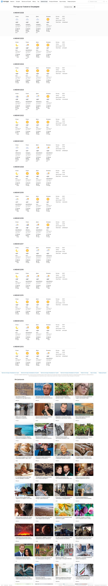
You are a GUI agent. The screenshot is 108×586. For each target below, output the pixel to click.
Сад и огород (93, 372)
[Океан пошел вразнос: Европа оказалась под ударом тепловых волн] (24, 432)
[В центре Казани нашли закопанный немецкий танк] (64, 432)
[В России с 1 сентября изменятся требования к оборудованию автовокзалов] (64, 492)
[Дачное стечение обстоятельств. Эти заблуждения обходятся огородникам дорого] (44, 553)
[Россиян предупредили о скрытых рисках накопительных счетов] (84, 492)
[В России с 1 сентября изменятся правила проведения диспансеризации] (84, 553)
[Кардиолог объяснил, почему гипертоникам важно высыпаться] (24, 573)
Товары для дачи (102, 372)
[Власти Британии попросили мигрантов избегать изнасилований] (84, 412)
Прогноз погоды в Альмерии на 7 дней (49, 372)
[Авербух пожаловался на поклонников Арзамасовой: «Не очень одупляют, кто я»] (64, 472)
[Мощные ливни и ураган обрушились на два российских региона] (44, 432)
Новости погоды (84, 372)
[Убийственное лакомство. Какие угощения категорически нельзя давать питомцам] (24, 513)
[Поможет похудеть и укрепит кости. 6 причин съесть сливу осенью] (84, 513)
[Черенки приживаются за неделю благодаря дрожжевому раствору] (84, 432)
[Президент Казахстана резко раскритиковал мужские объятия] (44, 392)
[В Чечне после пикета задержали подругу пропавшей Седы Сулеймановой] (84, 392)
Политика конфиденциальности (69, 585)
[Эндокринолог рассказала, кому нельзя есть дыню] (64, 513)
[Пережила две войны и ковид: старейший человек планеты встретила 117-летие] (64, 452)
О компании (6, 585)
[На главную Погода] (6, 1)
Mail (2, 585)
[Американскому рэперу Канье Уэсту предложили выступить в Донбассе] (24, 533)
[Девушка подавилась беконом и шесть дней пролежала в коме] (64, 573)
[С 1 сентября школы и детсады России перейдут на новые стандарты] (24, 472)
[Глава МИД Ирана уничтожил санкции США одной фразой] (84, 573)
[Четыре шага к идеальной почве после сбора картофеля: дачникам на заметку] (44, 472)
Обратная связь (90, 585)
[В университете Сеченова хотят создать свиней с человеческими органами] (84, 452)
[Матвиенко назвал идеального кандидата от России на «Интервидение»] (44, 452)
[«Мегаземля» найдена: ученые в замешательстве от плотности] (44, 533)
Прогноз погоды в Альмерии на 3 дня (10, 372)
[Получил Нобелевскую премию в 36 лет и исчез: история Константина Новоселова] (44, 412)
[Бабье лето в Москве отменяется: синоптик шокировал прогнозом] (24, 412)
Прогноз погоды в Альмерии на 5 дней (30, 372)
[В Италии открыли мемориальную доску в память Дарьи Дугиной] (44, 573)
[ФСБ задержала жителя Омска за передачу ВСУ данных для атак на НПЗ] (84, 533)
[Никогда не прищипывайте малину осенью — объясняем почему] (64, 392)
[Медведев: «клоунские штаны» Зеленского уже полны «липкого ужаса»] (64, 412)
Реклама (10, 585)
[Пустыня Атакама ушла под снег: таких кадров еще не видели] (44, 513)
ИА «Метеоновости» (103, 585)
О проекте (60, 585)
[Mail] (2, 1)
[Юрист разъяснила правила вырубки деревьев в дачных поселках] (84, 472)
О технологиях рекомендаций (81, 585)
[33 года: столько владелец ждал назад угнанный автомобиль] (64, 533)
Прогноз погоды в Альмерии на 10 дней (70, 372)
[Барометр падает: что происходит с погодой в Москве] (64, 553)
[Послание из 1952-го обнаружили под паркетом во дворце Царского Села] (24, 392)
